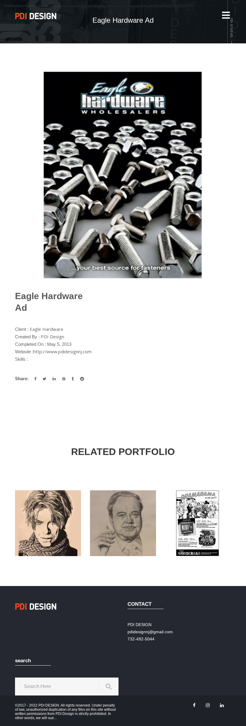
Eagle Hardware (46, 329)
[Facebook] (194, 705)
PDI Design (52, 337)
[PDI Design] (36, 15)
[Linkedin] (222, 705)
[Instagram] (208, 705)
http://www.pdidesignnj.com (62, 351)
